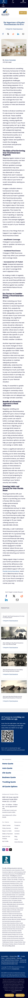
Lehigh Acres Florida (7, 917)
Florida (7, 876)
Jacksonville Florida (17, 915)
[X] (8, 34)
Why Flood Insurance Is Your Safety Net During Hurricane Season (13, 670)
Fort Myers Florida (16, 900)
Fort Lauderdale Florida (8, 895)
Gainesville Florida (7, 902)
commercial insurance (8, 874)
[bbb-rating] (6, 856)
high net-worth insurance (15, 872)
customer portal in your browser (16, 750)
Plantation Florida (16, 930)
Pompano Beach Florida (9, 934)
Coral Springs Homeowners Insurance (12, 887)
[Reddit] (13, 34)
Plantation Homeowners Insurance (12, 932)
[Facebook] (3, 34)
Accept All (9, 995)
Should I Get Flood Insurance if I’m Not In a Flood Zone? (13, 616)
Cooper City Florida (12, 879)
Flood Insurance (18, 29)
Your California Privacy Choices (10, 960)
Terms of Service (10, 958)
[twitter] (10, 849)
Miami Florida (17, 917)
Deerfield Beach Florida (18, 893)
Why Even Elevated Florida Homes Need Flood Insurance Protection (12, 697)
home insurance (7, 870)
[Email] (23, 34)
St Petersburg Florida (12, 936)
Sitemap (19, 958)
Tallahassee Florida (7, 942)
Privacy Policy (13, 956)
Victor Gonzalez (10, 60)
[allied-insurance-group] (5, 9)
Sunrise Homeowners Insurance (15, 938)
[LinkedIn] (18, 34)
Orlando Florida (11, 925)
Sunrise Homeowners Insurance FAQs (12, 940)
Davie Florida (9, 891)
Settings (14, 992)
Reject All (20, 995)
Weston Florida (18, 944)
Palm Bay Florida (20, 925)
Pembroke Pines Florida (8, 927)
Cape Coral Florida (12, 877)
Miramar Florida (6, 919)
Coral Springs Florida (17, 885)
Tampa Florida (18, 942)
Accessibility (4, 956)
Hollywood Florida (11, 910)
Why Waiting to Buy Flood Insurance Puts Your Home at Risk (13, 643)
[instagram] (7, 849)
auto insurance (16, 870)
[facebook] (3, 849)
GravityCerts (15, 969)
